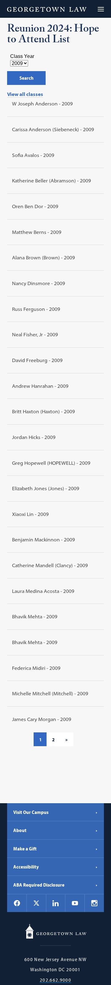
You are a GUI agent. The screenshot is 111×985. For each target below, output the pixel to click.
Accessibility (26, 866)
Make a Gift (25, 848)
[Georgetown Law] (46, 9)
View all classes (25, 94)
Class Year (22, 56)
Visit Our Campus (30, 812)
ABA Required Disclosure (38, 885)
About (20, 830)
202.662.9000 (55, 980)
